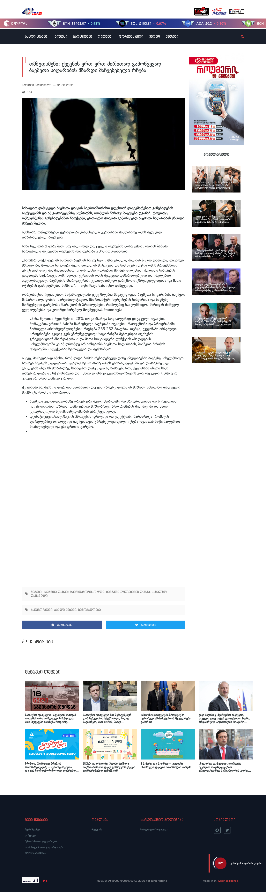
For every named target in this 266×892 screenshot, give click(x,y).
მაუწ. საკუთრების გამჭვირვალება (44, 847)
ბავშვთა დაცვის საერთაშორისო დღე (73, 592)
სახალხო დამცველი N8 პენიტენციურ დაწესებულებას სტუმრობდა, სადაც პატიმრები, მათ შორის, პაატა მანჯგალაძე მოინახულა (107, 718)
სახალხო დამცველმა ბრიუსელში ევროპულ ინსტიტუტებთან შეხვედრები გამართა (165, 718)
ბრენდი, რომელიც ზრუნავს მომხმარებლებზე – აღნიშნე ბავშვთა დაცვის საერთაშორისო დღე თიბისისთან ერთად (51, 767)
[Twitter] (227, 830)
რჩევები (104, 36)
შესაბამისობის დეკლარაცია (41, 841)
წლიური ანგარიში (35, 852)
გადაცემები (82, 36)
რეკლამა (97, 829)
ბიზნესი (61, 36)
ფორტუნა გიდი (131, 36)
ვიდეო (154, 36)
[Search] (239, 36)
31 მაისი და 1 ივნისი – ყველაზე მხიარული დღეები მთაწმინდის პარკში (166, 765)
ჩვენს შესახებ (32, 829)
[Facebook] (217, 830)
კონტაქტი (30, 835)
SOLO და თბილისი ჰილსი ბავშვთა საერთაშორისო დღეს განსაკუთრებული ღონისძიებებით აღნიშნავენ (109, 767)
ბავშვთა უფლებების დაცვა (128, 592)
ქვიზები (172, 36)
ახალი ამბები (36, 36)
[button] (62, 625)
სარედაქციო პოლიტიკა (153, 829)
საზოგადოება (89, 610)
